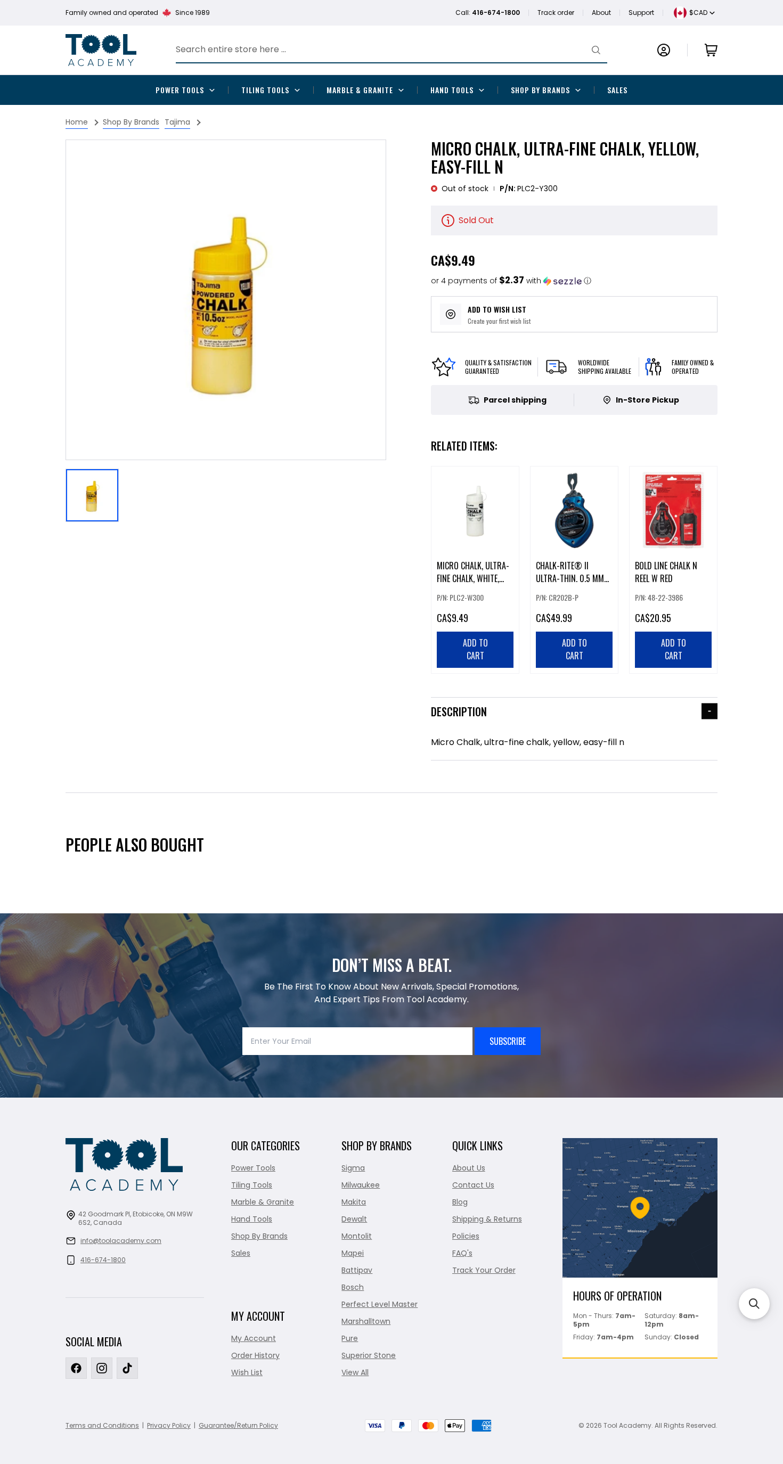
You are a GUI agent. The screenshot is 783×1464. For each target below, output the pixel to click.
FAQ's (462, 1253)
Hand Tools (452, 89)
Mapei (352, 1253)
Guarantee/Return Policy (238, 1425)
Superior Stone (368, 1355)
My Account (253, 1338)
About (601, 12)
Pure (349, 1338)
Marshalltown (365, 1321)
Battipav (356, 1270)
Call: (487, 12)
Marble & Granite (360, 89)
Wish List (247, 1372)
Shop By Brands (540, 89)
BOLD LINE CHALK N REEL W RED (666, 572)
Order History (255, 1355)
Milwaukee (360, 1185)
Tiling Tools (265, 89)
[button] (511, 281)
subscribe (508, 1041)
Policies (465, 1236)
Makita (353, 1202)
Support (641, 12)
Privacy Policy (169, 1425)
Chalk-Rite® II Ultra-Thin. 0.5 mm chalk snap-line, (570, 578)
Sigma (353, 1168)
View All (355, 1372)
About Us (468, 1168)
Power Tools (180, 89)
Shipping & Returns (487, 1219)
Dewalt (354, 1219)
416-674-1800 (103, 1259)
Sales (617, 89)
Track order (555, 12)
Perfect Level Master (379, 1304)
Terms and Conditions (102, 1425)
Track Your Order (484, 1270)
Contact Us (473, 1185)
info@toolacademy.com (120, 1240)
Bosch (352, 1287)
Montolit (356, 1236)
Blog (460, 1202)
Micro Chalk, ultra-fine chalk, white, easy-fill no (473, 578)
